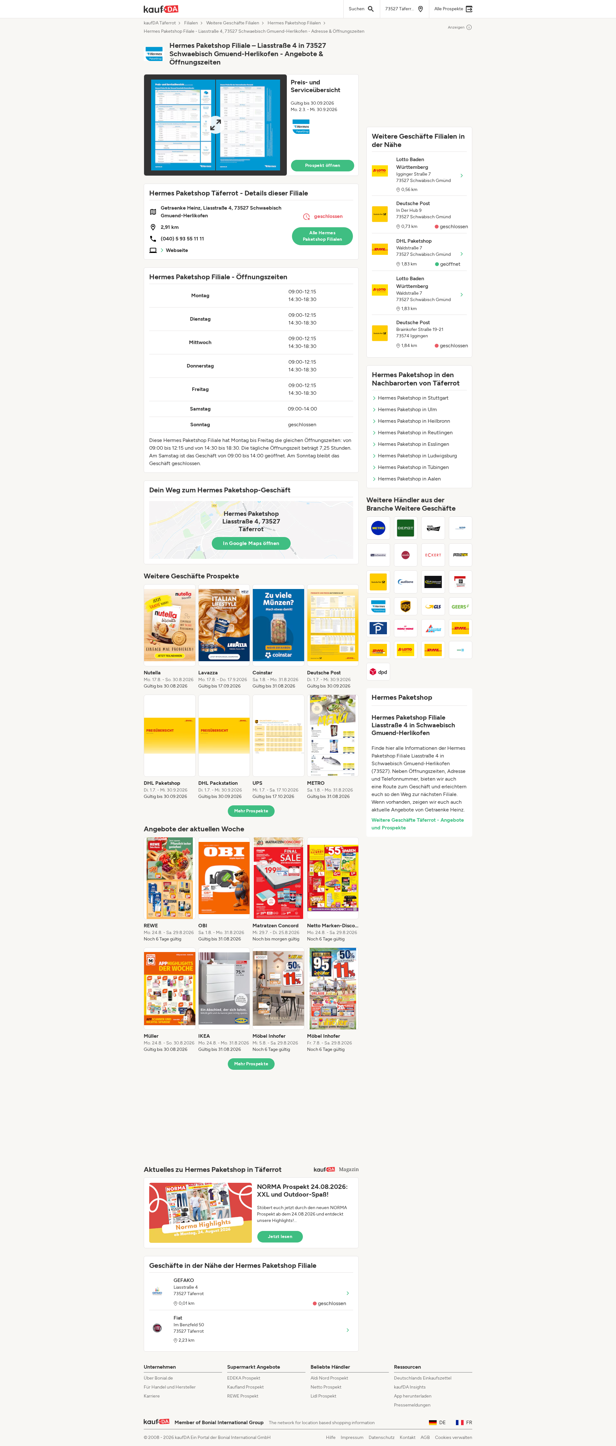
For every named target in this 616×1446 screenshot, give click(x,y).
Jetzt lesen (280, 1236)
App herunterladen (413, 1396)
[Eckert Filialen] (433, 555)
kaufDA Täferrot (160, 23)
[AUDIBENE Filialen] (406, 581)
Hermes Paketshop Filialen (294, 23)
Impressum (352, 1437)
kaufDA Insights (410, 1387)
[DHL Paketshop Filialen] (461, 628)
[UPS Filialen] (406, 606)
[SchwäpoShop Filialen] (461, 555)
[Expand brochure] (215, 125)
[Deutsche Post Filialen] (378, 581)
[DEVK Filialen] (461, 650)
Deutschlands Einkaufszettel (422, 1378)
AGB (425, 1437)
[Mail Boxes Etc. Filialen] (461, 581)
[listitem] (170, 636)
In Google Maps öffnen (251, 543)
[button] (251, 125)
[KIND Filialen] (461, 528)
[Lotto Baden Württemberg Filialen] (406, 650)
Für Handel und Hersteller (170, 1387)
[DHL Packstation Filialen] (378, 650)
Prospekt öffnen (322, 165)
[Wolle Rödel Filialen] (433, 528)
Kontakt (407, 1437)
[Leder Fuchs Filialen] (406, 555)
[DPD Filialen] (378, 672)
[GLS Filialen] (433, 606)
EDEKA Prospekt (243, 1378)
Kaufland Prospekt (245, 1387)
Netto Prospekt (326, 1387)
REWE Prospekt (242, 1396)
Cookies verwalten (453, 1437)
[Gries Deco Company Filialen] (406, 528)
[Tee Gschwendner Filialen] (378, 555)
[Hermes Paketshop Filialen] (378, 606)
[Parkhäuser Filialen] (378, 628)
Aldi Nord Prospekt (329, 1378)
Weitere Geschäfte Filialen (232, 23)
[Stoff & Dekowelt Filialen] (433, 581)
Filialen (191, 23)
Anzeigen (456, 27)
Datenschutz (382, 1437)
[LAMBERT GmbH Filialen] (433, 628)
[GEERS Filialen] (461, 606)
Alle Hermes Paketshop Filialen (322, 236)
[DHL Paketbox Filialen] (433, 650)
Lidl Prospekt (323, 1396)
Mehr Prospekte (251, 811)
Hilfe (331, 1437)
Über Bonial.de (158, 1378)
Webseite (177, 250)
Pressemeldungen (412, 1405)
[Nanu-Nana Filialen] (406, 628)
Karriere (152, 1396)
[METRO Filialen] (378, 528)
